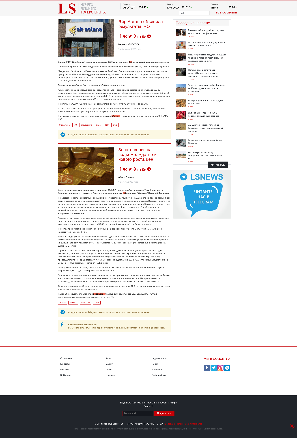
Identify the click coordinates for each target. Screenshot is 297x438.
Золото (62, 303)
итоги (115, 125)
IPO (75, 125)
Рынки (155, 364)
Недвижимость (159, 358)
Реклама (64, 369)
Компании (157, 369)
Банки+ (109, 364)
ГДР (107, 125)
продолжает (99, 294)
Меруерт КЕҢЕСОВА (128, 44)
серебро (73, 303)
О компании (66, 358)
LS (130, 62)
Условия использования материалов (183, 424)
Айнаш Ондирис (126, 177)
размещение (86, 125)
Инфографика (159, 375)
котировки (85, 303)
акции (98, 125)
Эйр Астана (64, 125)
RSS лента (65, 375)
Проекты (110, 375)
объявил (116, 116)
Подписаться (164, 413)
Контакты (65, 364)
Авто (108, 358)
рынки (96, 303)
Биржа (109, 369)
